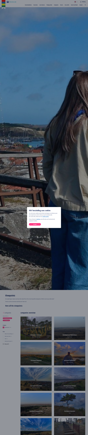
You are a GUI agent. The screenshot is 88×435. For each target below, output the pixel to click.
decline (38, 219)
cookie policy (45, 216)
